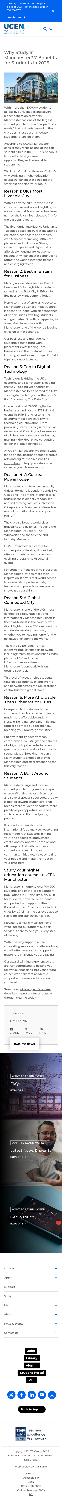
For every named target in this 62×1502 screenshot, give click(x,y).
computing (12, 463)
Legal (31, 1481)
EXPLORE (16, 1090)
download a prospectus (20, 993)
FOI (31, 1494)
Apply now (15, 17)
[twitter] (11, 1396)
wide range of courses (35, 989)
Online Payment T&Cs (31, 1490)
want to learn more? (28, 1076)
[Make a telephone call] (51, 29)
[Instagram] (51, 1396)
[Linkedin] (31, 1396)
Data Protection (31, 1486)
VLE (32, 1380)
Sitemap (31, 1473)
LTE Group (30, 1459)
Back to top (29, 1409)
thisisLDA (40, 1466)
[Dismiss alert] (52, 10)
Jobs (31, 1351)
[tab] (31, 1268)
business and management (29, 338)
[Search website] (46, 29)
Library (31, 1358)
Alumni (32, 1365)
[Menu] (55, 29)
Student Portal (32, 1373)
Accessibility (31, 1477)
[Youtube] (41, 1396)
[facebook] (21, 1396)
